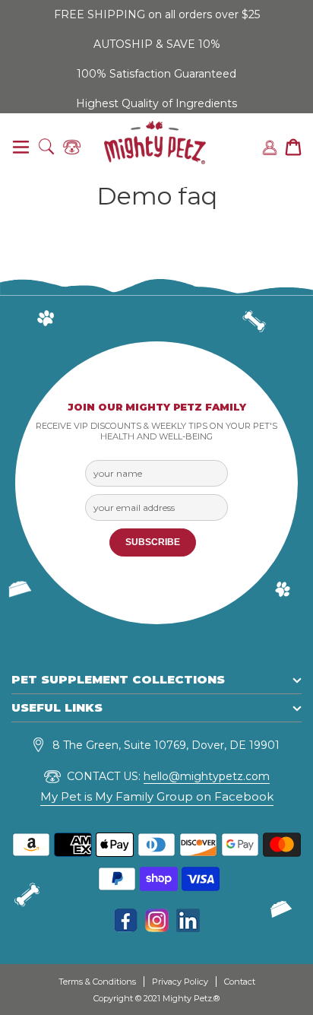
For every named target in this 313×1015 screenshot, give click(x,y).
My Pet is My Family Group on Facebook (156, 796)
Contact (239, 981)
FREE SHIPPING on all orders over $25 (157, 14)
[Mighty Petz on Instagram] (157, 928)
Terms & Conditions (97, 981)
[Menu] (20, 147)
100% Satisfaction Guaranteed (156, 74)
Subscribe (152, 542)
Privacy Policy (180, 981)
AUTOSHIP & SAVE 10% (156, 44)
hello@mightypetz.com (207, 776)
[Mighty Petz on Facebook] (126, 928)
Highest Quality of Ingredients (156, 103)
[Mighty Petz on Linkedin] (188, 928)
